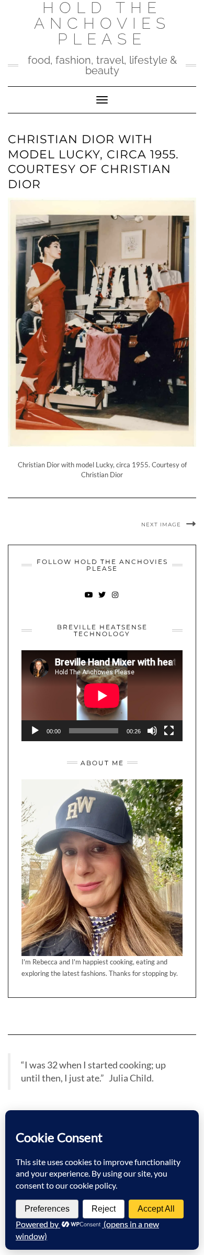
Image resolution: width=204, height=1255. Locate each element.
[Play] (35, 731)
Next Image (161, 524)
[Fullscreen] (169, 731)
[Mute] (152, 731)
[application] (102, 695)
